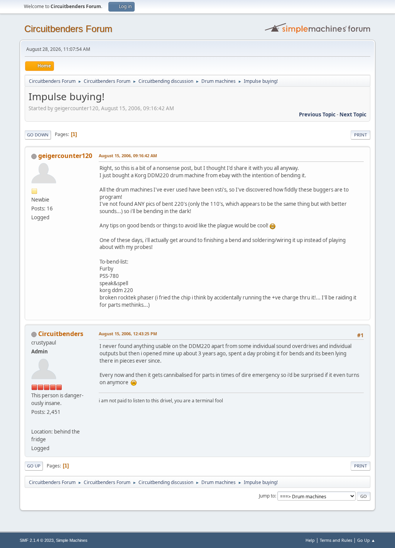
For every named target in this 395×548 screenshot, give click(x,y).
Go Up (34, 466)
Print (360, 135)
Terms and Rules (336, 540)
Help (310, 540)
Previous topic (317, 114)
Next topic (352, 114)
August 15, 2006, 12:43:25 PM (128, 333)
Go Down (38, 135)
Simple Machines (72, 540)
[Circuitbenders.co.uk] (34, 422)
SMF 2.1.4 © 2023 (37, 540)
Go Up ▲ (366, 540)
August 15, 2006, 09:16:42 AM (128, 155)
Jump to (267, 496)
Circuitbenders (60, 333)
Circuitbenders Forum (68, 29)
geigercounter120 (65, 155)
